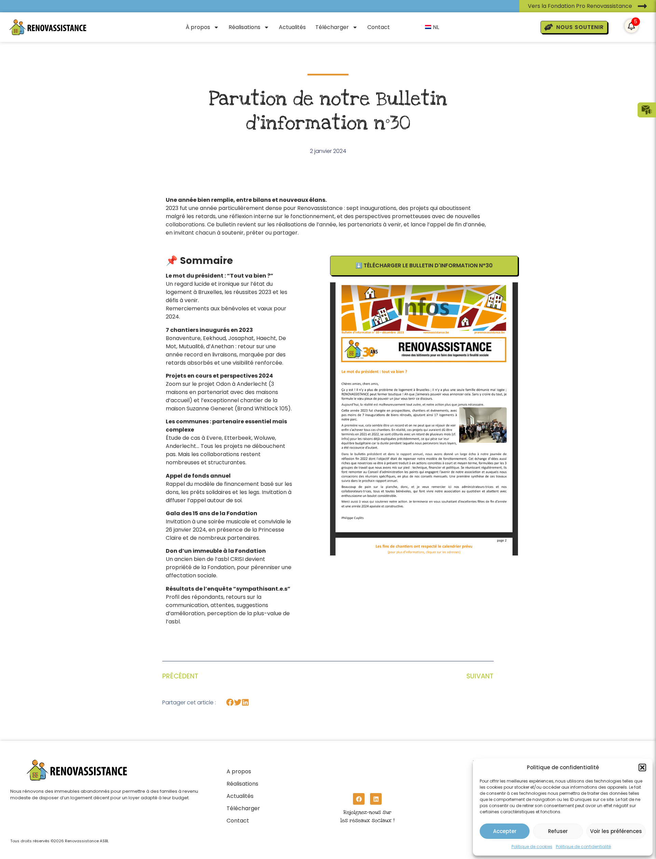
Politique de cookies (531, 846)
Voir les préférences (616, 831)
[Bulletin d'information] (647, 109)
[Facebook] (359, 799)
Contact (378, 27)
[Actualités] (243, 794)
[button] (642, 767)
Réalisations (244, 27)
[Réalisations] (243, 782)
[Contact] (243, 819)
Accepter (505, 831)
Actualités (292, 27)
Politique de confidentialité (583, 846)
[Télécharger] (243, 806)
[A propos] (243, 769)
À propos (198, 27)
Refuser (558, 831)
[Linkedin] (376, 799)
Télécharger (332, 27)
